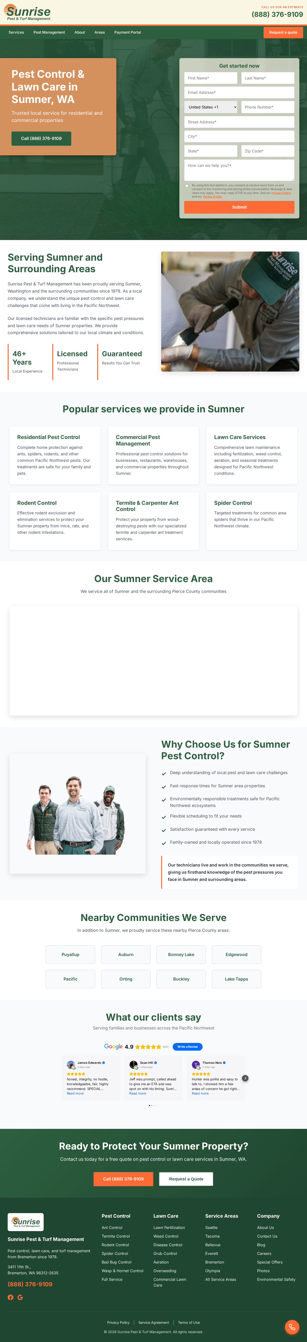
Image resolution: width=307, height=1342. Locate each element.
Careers (264, 1253)
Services (16, 32)
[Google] (20, 1297)
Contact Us (267, 1236)
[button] (62, 1078)
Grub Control (165, 1253)
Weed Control (166, 1236)
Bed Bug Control (116, 1262)
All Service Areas (220, 1279)
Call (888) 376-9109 (41, 138)
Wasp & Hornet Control (122, 1270)
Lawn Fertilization (169, 1227)
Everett (211, 1253)
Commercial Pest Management (138, 440)
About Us (265, 1227)
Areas (99, 32)
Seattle (211, 1227)
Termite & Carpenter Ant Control (147, 505)
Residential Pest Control (48, 437)
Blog (261, 1244)
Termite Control (116, 1236)
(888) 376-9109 (277, 14)
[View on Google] (71, 1065)
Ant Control (112, 1227)
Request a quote (283, 32)
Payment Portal (127, 32)
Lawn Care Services (240, 437)
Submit (239, 207)
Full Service (112, 1279)
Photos (263, 1270)
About (80, 32)
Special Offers (270, 1262)
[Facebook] (10, 1297)
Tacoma (212, 1236)
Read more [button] (75, 1093)
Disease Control (168, 1244)
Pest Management (49, 32)
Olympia (212, 1270)
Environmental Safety (276, 1279)
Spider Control (233, 502)
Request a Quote (186, 1179)
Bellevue (212, 1244)
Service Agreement (153, 1322)
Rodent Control (37, 502)
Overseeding (165, 1270)
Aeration (161, 1262)
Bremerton (214, 1262)
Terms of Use (212, 196)
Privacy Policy (281, 193)
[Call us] (292, 1327)
